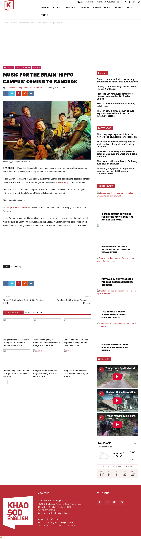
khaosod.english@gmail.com (56, 513)
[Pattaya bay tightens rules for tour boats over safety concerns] (117, 272)
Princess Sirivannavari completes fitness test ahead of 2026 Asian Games (115, 96)
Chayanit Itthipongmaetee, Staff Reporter (24, 87)
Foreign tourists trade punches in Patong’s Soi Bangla (114, 347)
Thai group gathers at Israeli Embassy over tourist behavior (117, 162)
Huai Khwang (16, 267)
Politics (56, 7)
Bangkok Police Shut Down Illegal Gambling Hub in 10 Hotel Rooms (45, 374)
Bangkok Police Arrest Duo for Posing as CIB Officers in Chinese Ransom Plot (16, 343)
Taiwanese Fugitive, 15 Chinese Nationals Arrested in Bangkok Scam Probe (46, 343)
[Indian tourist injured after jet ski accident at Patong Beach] (117, 239)
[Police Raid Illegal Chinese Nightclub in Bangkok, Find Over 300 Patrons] (77, 327)
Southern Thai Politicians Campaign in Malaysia (74, 301)
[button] (125, 2)
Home (5, 23)
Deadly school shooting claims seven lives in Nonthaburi (116, 87)
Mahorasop (62, 182)
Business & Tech (100, 7)
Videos (44, 15)
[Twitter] (139, 2)
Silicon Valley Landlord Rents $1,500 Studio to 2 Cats (23, 301)
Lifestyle (70, 7)
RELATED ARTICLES (13, 313)
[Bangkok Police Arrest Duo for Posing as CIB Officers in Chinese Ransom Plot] (16, 327)
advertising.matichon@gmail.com (58, 522)
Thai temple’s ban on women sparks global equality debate (114, 314)
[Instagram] (134, 2)
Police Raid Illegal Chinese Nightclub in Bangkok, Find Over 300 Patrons (76, 343)
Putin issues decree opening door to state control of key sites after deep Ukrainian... (116, 144)
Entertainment (23, 67)
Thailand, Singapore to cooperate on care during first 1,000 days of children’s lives (116, 171)
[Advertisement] (70, 45)
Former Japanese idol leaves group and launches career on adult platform (117, 80)
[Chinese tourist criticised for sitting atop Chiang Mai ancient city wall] (117, 207)
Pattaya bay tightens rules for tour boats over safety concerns (117, 282)
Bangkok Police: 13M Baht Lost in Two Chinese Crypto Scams (76, 374)
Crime (83, 7)
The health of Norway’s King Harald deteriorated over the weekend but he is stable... (117, 154)
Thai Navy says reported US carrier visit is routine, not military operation (117, 135)
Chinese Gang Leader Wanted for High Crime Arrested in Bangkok (16, 374)
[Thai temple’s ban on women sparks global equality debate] (117, 304)
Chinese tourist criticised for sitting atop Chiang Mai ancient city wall (117, 217)
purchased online (18, 207)
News (43, 7)
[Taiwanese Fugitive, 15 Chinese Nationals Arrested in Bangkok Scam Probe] (47, 327)
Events (36, 67)
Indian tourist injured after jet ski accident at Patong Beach (115, 249)
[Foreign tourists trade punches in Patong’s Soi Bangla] (117, 337)
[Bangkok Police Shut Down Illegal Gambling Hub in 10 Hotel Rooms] (47, 358)
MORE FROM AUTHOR (34, 313)
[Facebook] (130, 2)
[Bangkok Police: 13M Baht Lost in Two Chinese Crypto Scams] (77, 358)
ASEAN (130, 7)
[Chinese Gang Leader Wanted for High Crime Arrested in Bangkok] (16, 358)
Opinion (117, 7)
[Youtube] (121, 502)
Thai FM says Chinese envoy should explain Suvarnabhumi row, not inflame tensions (115, 113)
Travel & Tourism (105, 186)
